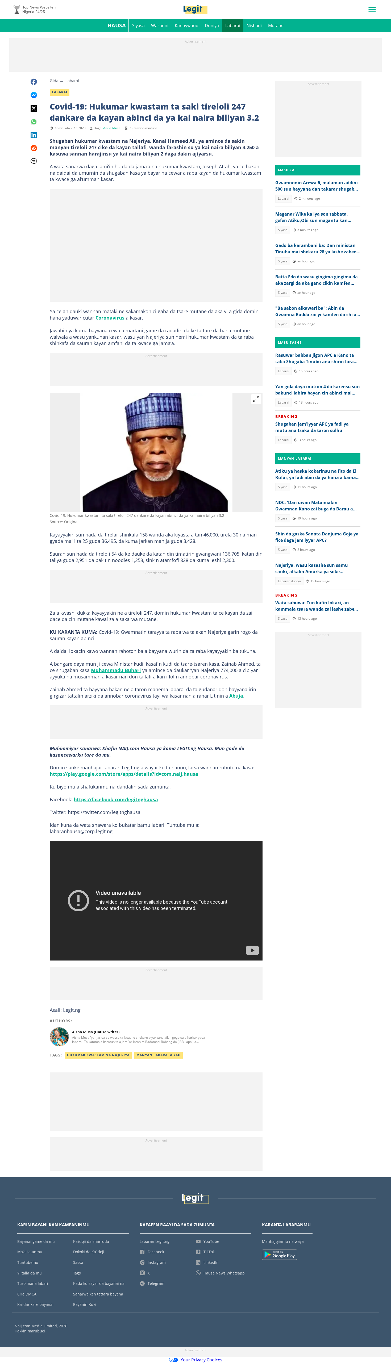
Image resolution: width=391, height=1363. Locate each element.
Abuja (236, 696)
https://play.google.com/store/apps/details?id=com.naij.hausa (124, 774)
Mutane (276, 25)
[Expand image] (256, 399)
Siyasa (138, 25)
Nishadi (254, 25)
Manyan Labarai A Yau (158, 1055)
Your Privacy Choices (201, 1360)
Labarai (232, 25)
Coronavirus (109, 317)
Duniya (212, 25)
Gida (54, 80)
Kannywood (186, 25)
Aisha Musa (111, 128)
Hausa (116, 25)
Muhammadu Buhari (116, 670)
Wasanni (159, 25)
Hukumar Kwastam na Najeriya (98, 1055)
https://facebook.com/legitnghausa (116, 799)
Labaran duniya (289, 581)
